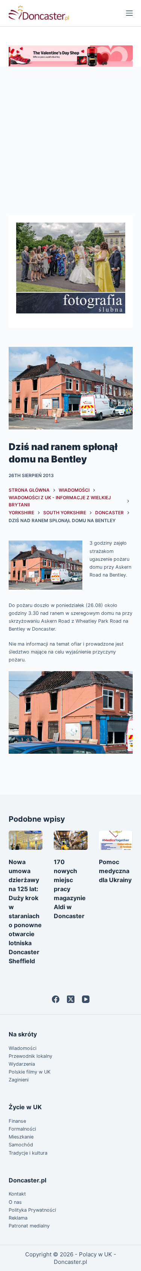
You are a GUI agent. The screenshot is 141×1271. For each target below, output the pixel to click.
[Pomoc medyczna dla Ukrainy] (116, 840)
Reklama (18, 1218)
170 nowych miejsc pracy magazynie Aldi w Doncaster (70, 889)
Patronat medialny (29, 1226)
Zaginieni (19, 1080)
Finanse (17, 1121)
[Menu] (129, 13)
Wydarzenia (22, 1064)
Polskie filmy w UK (29, 1072)
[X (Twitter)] (70, 999)
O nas (15, 1202)
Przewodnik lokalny (30, 1056)
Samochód (21, 1145)
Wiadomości (22, 1048)
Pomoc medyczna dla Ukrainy (115, 871)
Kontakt (17, 1194)
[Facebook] (55, 999)
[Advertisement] (70, 141)
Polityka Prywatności (32, 1210)
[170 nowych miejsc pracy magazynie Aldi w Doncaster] (71, 840)
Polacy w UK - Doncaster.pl (85, 1258)
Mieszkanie (21, 1137)
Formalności (22, 1129)
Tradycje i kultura (28, 1153)
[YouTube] (85, 999)
